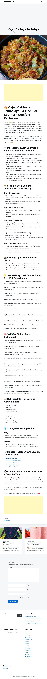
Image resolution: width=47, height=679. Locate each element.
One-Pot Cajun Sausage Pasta (13, 460)
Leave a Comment (30, 32)
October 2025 (28, 637)
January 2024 (28, 659)
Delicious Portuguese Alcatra (30, 616)
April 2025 (27, 646)
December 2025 (28, 635)
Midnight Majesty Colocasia (8, 544)
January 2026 (28, 633)
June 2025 (27, 643)
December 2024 (28, 654)
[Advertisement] (23, 15)
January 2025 (28, 652)
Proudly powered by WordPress (17, 676)
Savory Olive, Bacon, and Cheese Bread (33, 623)
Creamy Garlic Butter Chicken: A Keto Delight (34, 618)
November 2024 (28, 656)
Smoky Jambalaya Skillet (12, 466)
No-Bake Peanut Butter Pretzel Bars (32, 620)
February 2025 (28, 650)
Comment (10, 567)
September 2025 (28, 639)
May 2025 (27, 645)
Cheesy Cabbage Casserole (13, 462)
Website (28, 594)
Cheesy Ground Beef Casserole (31, 621)
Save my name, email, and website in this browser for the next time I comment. (24, 597)
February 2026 (28, 632)
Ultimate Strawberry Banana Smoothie (34, 544)
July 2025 (27, 641)
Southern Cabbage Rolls (12, 464)
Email (28, 589)
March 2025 (27, 648)
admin (16, 32)
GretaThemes (32, 676)
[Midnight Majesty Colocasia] (11, 533)
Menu (43, 1)
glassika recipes (9, 1)
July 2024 (27, 658)
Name (28, 585)
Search (4, 613)
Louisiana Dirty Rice (11, 458)
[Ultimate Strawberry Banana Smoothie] (36, 533)
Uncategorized (7, 520)
